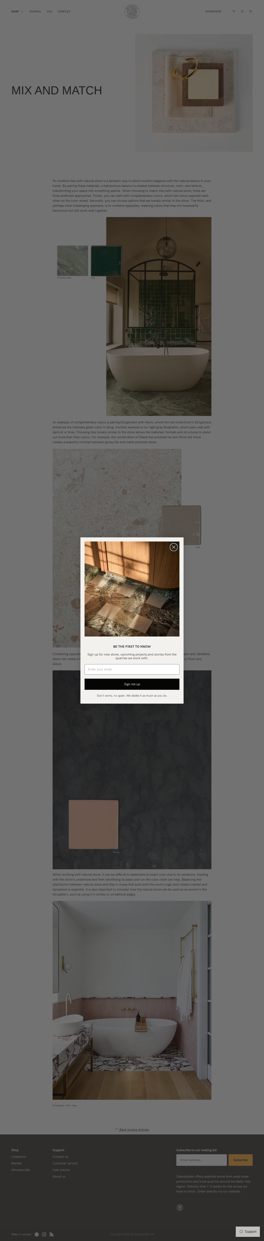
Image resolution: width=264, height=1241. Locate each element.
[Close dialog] (173, 547)
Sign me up (132, 684)
